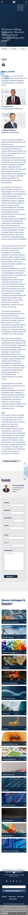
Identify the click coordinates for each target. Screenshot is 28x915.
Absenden (10, 576)
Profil (14, 491)
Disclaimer (20, 896)
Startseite (4, 49)
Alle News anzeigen (10, 461)
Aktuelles (13, 49)
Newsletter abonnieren (13, 891)
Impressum (12, 896)
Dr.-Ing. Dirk (16, 485)
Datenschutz (13, 899)
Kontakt (4, 896)
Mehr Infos (12, 913)
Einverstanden (21, 913)
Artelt (22, 485)
